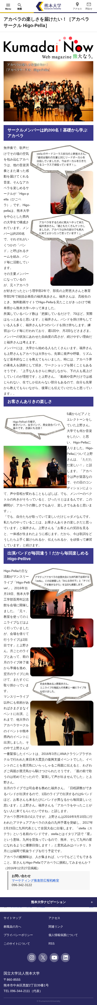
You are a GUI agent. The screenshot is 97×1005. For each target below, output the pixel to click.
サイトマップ (12, 918)
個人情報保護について (63, 935)
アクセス (54, 918)
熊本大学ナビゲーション (48, 902)
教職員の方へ (12, 926)
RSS (51, 943)
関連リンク (55, 926)
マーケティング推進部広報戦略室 (35, 880)
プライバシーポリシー (18, 935)
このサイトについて (17, 943)
